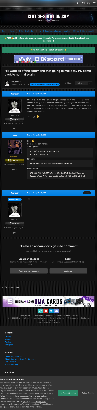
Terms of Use (34, 396)
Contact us (49, 316)
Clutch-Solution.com (23, 318)
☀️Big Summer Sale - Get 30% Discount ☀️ (48, 50)
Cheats (8, 337)
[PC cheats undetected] (48, 59)
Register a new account (29, 271)
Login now (68, 271)
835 (16, 170)
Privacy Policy (24, 316)
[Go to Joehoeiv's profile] (7, 83)
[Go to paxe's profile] (15, 147)
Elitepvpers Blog (11, 364)
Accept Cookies (69, 393)
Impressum (39, 316)
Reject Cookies (88, 393)
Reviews (8, 342)
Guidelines (4, 398)
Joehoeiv (15, 94)
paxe (15, 135)
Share (69, 83)
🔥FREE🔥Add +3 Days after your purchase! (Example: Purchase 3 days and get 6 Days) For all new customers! (47, 39)
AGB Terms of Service (62, 316)
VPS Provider (10, 362)
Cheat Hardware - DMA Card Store (19, 359)
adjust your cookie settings (34, 401)
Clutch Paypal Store (13, 356)
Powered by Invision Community (48, 322)
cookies (26, 398)
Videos (8, 339)
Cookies (75, 316)
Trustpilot (9, 345)
